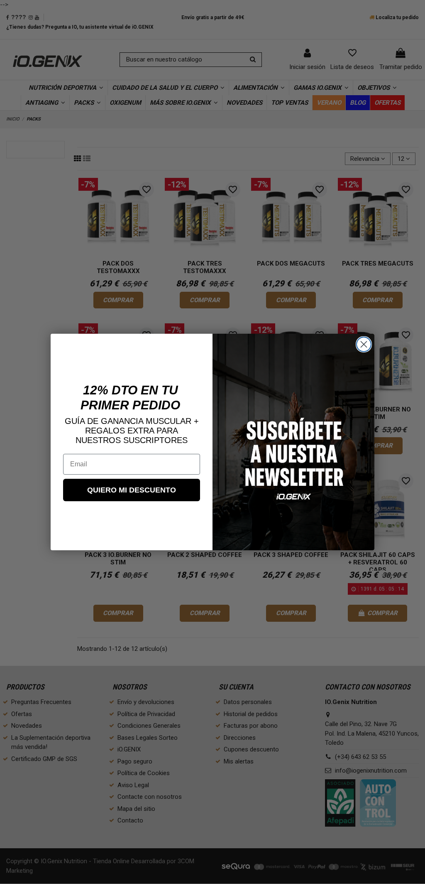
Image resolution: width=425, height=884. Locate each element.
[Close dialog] (364, 344)
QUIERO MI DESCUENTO (131, 490)
